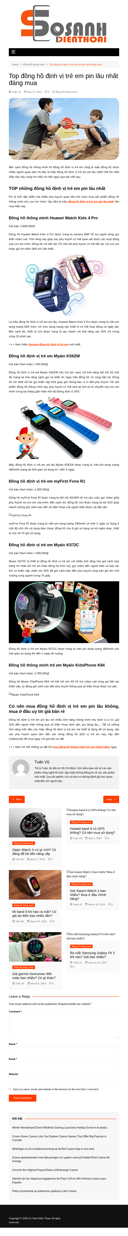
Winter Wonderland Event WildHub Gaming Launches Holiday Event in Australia (59, 1127)
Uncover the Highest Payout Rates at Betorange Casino (45, 1170)
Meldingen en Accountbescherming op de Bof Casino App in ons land (53, 1148)
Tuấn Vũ (16, 92)
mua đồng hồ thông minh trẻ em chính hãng (81, 747)
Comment (15, 1011)
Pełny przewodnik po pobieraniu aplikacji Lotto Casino (44, 1191)
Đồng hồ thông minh (66, 92)
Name (13, 1044)
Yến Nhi (20, 859)
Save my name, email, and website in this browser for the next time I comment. (56, 1089)
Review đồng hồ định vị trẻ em (48, 344)
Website (13, 1074)
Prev (18, 799)
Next (109, 799)
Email (13, 1059)
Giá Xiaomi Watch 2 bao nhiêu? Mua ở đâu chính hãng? (88, 895)
